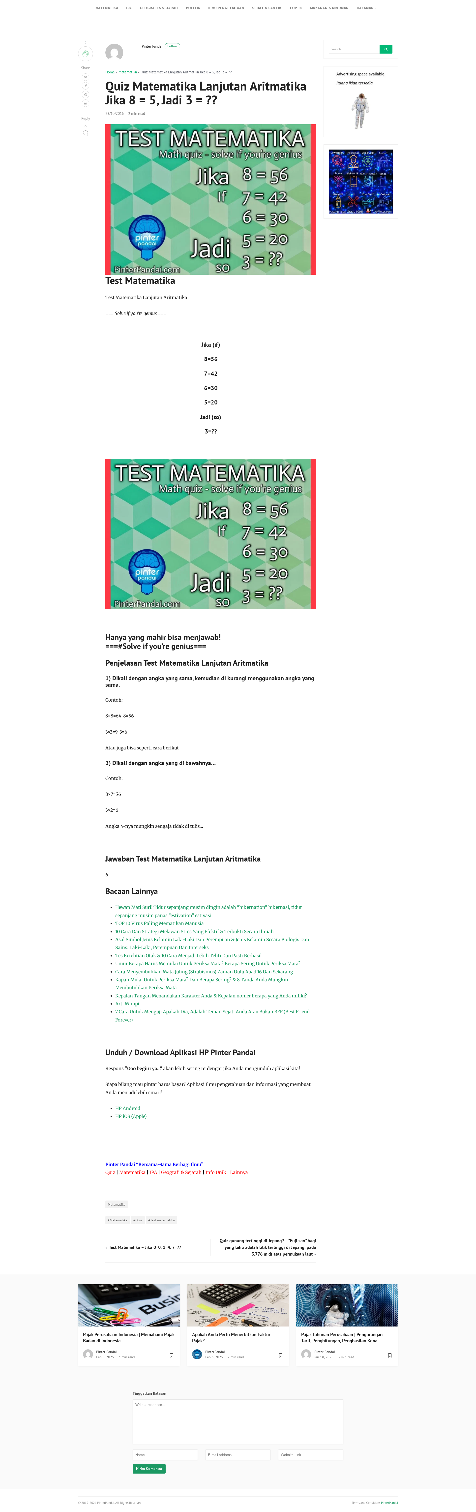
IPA (129, 7)
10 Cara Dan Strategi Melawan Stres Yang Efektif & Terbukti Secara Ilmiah (194, 931)
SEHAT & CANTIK (266, 7)
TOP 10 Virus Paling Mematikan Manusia (159, 923)
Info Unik (216, 1172)
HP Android (127, 1108)
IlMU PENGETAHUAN (226, 7)
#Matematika (117, 1220)
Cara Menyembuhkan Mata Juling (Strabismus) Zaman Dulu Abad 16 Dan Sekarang (204, 972)
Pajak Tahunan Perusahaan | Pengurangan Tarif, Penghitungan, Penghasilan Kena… (342, 1337)
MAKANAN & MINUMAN (329, 7)
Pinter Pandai (160, 46)
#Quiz (137, 1220)
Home (110, 72)
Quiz (110, 1172)
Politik (193, 7)
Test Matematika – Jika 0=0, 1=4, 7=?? (145, 1247)
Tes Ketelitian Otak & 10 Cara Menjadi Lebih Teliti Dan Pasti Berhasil (188, 955)
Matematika (128, 72)
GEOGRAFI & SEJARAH (159, 7)
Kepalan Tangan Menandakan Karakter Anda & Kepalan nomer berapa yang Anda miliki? (211, 996)
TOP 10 (295, 7)
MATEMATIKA (107, 7)
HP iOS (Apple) (131, 1116)
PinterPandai (215, 1352)
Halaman (365, 7)
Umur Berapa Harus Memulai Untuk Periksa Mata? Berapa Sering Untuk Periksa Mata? (207, 963)
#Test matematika (161, 1220)
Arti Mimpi (127, 1004)
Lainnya (239, 1172)
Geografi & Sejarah (181, 1172)
